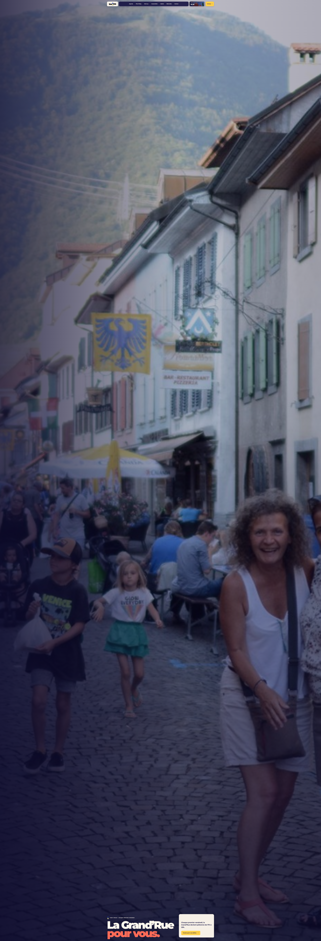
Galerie (162, 3)
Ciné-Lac (146, 3)
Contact (176, 3)
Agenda (131, 3)
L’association (154, 3)
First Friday (138, 3)
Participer (209, 3)
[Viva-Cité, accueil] (112, 4)
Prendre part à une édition (189, 932)
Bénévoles (169, 3)
